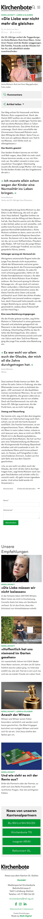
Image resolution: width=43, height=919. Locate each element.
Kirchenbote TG (21, 832)
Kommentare (14, 94)
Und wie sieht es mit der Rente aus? (19, 777)
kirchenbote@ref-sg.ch (21, 898)
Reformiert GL (21, 850)
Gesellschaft (8, 15)
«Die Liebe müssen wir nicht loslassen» (18, 590)
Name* (6, 500)
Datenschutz (16, 909)
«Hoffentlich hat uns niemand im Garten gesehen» (17, 653)
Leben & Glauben (24, 15)
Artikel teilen (14, 104)
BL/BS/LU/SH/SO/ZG (21, 823)
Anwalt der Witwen (15, 715)
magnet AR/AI (22, 841)
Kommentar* (8, 510)
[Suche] (33, 7)
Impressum (28, 909)
